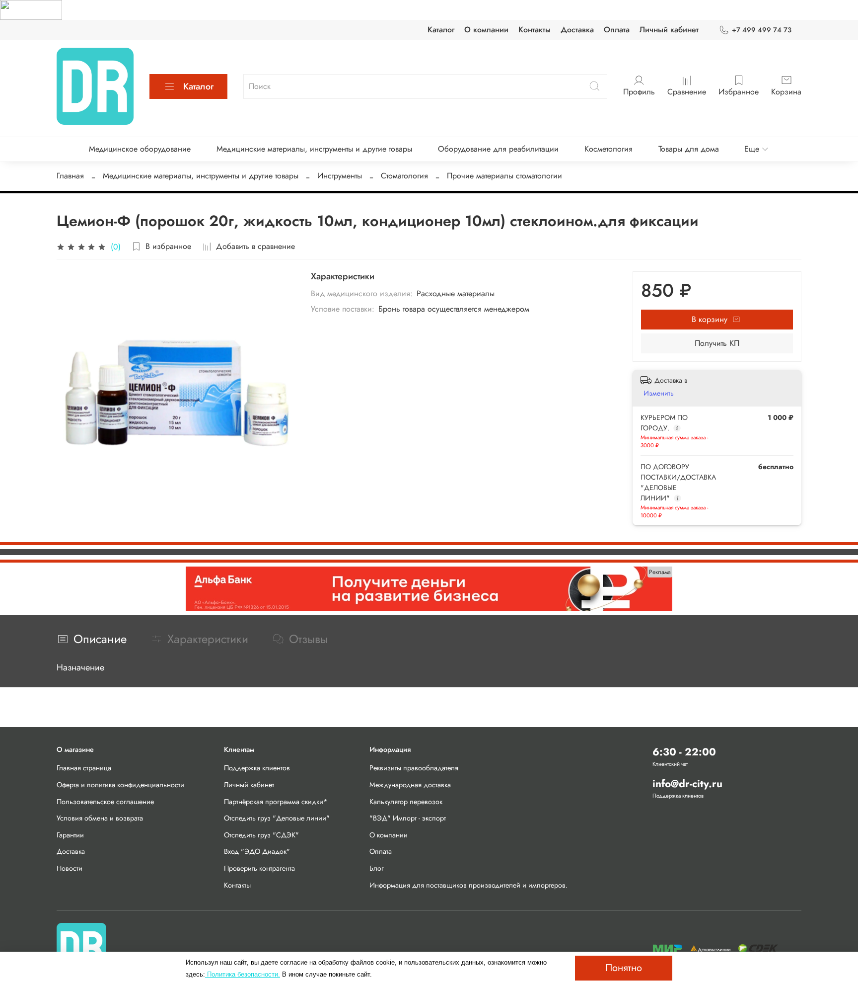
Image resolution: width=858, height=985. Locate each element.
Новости (69, 868)
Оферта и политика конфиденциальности (120, 785)
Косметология (608, 149)
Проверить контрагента (259, 868)
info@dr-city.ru (687, 783)
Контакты (534, 29)
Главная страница (84, 768)
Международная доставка (410, 785)
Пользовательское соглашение (105, 802)
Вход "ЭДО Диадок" (257, 851)
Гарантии (70, 835)
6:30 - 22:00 (684, 751)
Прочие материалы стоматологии (504, 175)
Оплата (617, 29)
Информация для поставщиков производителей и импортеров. (468, 885)
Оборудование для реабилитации (498, 149)
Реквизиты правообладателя (413, 768)
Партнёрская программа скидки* (276, 802)
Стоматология (404, 175)
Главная (70, 175)
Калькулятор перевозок (405, 802)
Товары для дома (688, 149)
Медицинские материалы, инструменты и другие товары (314, 149)
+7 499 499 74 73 (761, 30)
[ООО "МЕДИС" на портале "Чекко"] (31, 9)
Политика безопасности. (242, 974)
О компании (486, 29)
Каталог (441, 29)
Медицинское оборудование (140, 149)
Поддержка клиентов (257, 768)
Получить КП (717, 343)
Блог (376, 868)
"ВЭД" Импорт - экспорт (407, 818)
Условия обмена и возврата (100, 818)
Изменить (659, 393)
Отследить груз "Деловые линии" (277, 818)
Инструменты (339, 175)
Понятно (623, 968)
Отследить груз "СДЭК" (261, 835)
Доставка (577, 29)
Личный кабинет (669, 29)
